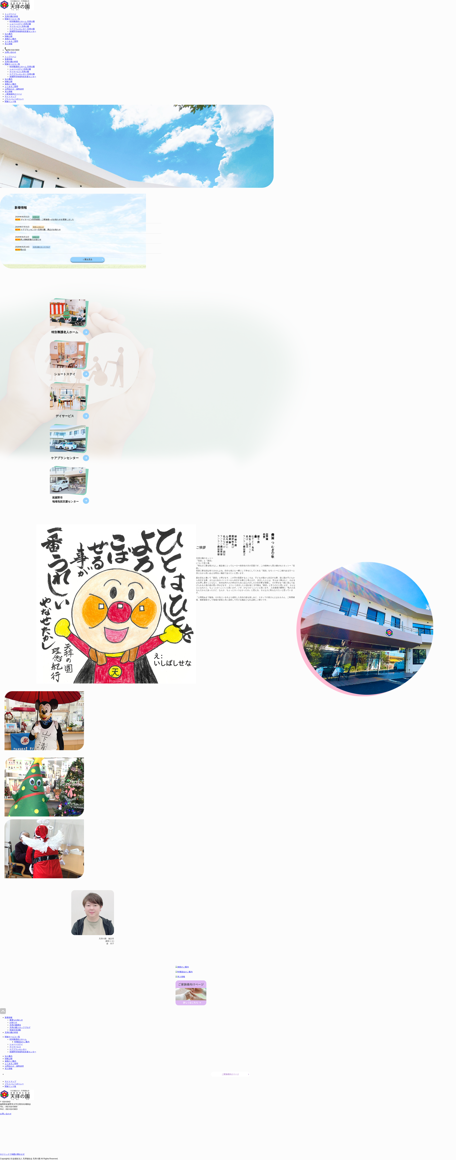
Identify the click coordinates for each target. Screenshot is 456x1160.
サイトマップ (10, 96)
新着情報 (8, 59)
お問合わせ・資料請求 (14, 89)
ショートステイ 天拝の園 (20, 24)
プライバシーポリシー (14, 99)
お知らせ (36, 217)
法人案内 (8, 34)
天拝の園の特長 (11, 16)
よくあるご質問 (11, 41)
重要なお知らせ (38, 227)
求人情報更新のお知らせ (28, 240)
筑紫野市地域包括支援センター (23, 31)
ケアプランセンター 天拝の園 (22, 29)
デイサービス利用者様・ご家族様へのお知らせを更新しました (44, 220)
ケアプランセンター (18, 1049)
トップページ (10, 14)
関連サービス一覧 (12, 19)
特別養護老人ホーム (18, 1039)
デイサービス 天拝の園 (19, 26)
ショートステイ (16, 1044)
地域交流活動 (15, 1030)
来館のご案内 (10, 39)
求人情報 (8, 44)
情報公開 (8, 36)
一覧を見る (87, 259)
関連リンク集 (10, 101)
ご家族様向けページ (13, 94)
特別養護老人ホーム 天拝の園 (22, 21)
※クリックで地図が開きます (12, 1154)
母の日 (20, 250)
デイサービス (15, 1047)
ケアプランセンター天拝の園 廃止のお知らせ (38, 230)
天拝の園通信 (15, 1025)
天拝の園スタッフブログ (41, 247)
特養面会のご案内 (21, 1042)
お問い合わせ (10, 52)
